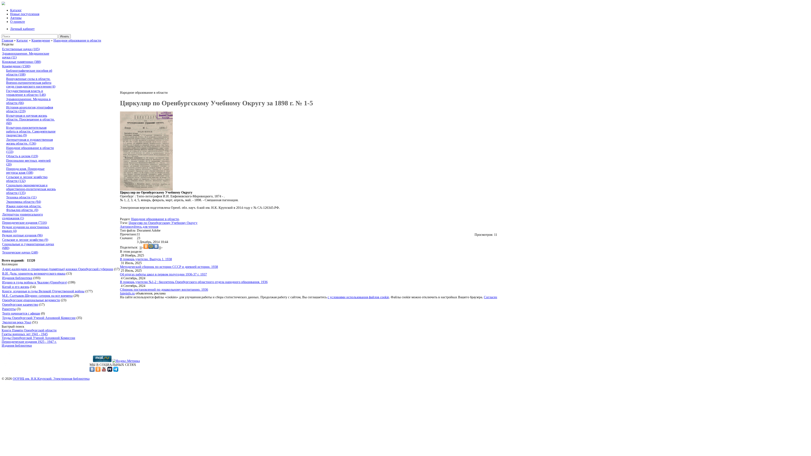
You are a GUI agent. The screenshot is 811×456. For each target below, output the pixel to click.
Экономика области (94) (23, 202)
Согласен (490, 297)
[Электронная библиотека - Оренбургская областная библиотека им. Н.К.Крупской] (3, 4)
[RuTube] (109, 370)
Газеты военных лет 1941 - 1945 (25, 334)
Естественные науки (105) (21, 49)
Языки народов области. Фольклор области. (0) (23, 208)
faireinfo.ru (127, 293)
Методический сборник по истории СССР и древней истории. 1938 (169, 267)
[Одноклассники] (98, 370)
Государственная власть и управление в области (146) (26, 92)
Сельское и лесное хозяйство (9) (25, 240)
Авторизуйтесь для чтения (139, 226)
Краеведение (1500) (16, 66)
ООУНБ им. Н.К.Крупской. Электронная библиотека (51, 378)
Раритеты (9, 309)
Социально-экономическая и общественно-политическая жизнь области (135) (31, 189)
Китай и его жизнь (15, 287)
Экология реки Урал (16, 322)
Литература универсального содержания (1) (22, 216)
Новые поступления (24, 14)
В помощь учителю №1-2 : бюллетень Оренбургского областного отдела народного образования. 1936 (194, 282)
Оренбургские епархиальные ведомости (31, 300)
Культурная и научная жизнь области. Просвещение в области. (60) (30, 119)
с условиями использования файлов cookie (358, 297)
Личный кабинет (22, 29)
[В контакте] (92, 370)
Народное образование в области (77, 40)
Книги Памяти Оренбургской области (29, 330)
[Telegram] (115, 370)
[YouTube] (103, 370)
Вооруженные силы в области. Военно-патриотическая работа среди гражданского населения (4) (30, 82)
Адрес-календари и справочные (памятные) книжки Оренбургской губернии (57, 269)
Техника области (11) (21, 197)
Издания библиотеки (17, 278)
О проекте (17, 21)
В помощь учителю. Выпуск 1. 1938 (146, 259)
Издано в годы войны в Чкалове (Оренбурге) (34, 282)
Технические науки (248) (20, 252)
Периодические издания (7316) (24, 222)
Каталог (16, 10)
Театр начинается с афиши (21, 313)
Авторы (16, 18)
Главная (7, 40)
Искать (64, 36)
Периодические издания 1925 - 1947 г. (29, 341)
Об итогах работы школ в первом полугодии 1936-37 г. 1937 (163, 274)
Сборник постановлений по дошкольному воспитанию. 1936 (164, 289)
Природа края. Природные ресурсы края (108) (25, 170)
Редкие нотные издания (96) (22, 235)
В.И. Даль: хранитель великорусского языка (33, 273)
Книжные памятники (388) (21, 62)
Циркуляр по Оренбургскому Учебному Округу (163, 223)
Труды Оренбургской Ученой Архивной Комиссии (39, 318)
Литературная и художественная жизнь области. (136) (29, 141)
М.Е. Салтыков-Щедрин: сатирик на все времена (37, 295)
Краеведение (40, 40)
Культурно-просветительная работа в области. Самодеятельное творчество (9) (31, 131)
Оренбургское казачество (20, 304)
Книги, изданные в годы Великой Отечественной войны (43, 291)
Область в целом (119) (22, 156)
